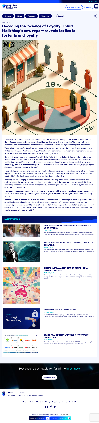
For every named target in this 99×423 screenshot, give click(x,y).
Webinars (45, 16)
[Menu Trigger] (96, 6)
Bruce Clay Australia (62, 414)
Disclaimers (56, 402)
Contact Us (73, 402)
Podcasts (31, 16)
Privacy (47, 402)
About (24, 402)
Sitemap (64, 402)
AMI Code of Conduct (35, 402)
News (19, 16)
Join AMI (88, 7)
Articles (8, 16)
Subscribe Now (50, 377)
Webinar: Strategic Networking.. (60, 309)
